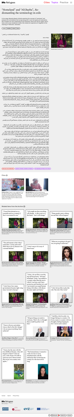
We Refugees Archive (8, 3)
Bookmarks (56, 415)
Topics (54, 2)
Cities (47, 2)
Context (13, 28)
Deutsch (69, 415)
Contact (3, 395)
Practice (64, 2)
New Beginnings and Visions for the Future (42, 168)
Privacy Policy (16, 395)
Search (49, 415)
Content (4, 28)
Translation (9, 28)
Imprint (9, 395)
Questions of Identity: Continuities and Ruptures (24, 168)
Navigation (71, 2)
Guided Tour (63, 415)
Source (18, 28)
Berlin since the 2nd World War (8, 168)
